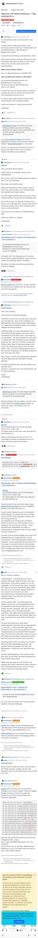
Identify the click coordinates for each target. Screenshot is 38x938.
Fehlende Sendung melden (20, 295)
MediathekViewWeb (15, 144)
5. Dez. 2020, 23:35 (20, 387)
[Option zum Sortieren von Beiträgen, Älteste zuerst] (3, 31)
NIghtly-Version (20, 403)
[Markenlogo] (3, 3)
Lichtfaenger (7, 37)
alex (4, 454)
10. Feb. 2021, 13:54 (23, 422)
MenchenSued (7, 682)
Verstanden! (19, 922)
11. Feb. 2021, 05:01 (13, 684)
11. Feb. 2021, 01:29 (19, 572)
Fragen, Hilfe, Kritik (8, 20)
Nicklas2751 (7, 279)
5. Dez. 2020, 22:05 (23, 162)
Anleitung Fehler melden (26, 293)
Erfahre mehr (16, 918)
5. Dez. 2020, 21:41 (23, 37)
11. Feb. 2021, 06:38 (13, 722)
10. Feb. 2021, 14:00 (29, 454)
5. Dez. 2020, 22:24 (24, 234)
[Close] (34, 875)
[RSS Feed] (22, 26)
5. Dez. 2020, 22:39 (13, 282)
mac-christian (7, 234)
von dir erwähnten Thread (12, 139)
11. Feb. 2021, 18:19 (13, 786)
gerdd (5, 572)
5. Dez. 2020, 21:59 (19, 121)
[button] (3, 935)
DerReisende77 (7, 478)
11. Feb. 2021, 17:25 (19, 760)
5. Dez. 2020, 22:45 (23, 305)
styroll (5, 121)
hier (20, 704)
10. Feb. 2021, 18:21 (13, 480)
